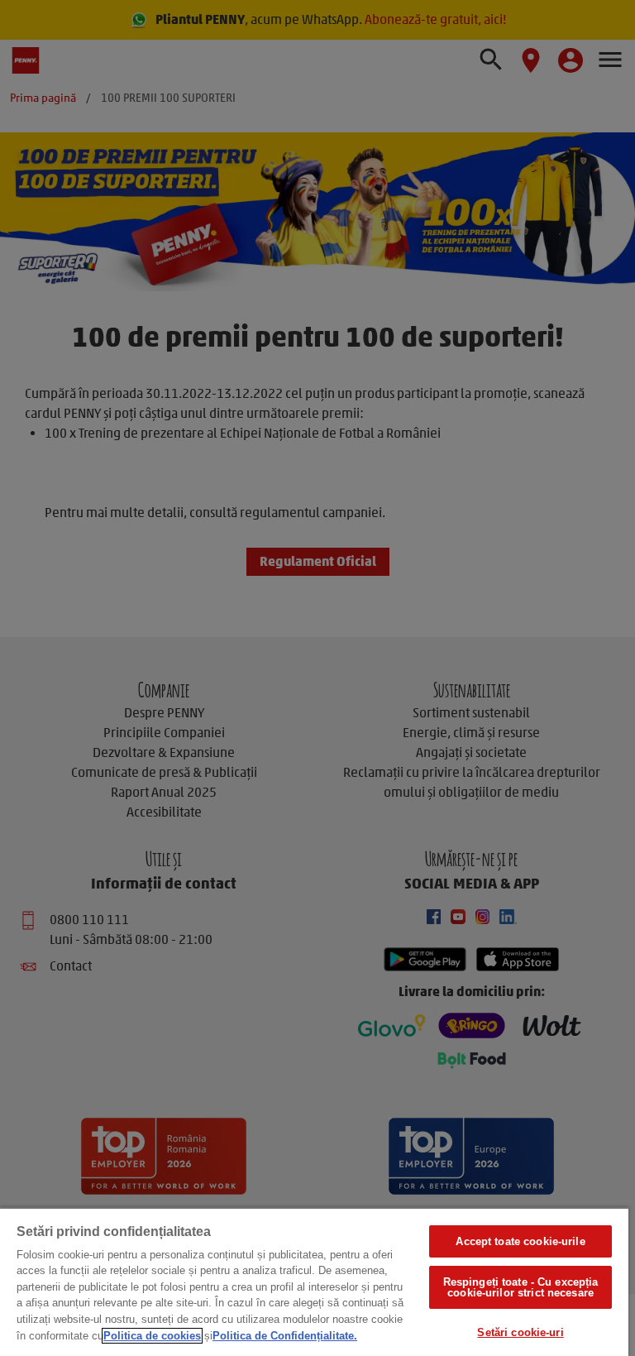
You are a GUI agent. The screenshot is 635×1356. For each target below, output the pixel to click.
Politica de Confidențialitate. (284, 1336)
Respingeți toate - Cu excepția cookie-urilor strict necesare (521, 1287)
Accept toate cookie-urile (520, 1241)
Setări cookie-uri (520, 1332)
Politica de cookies (152, 1336)
